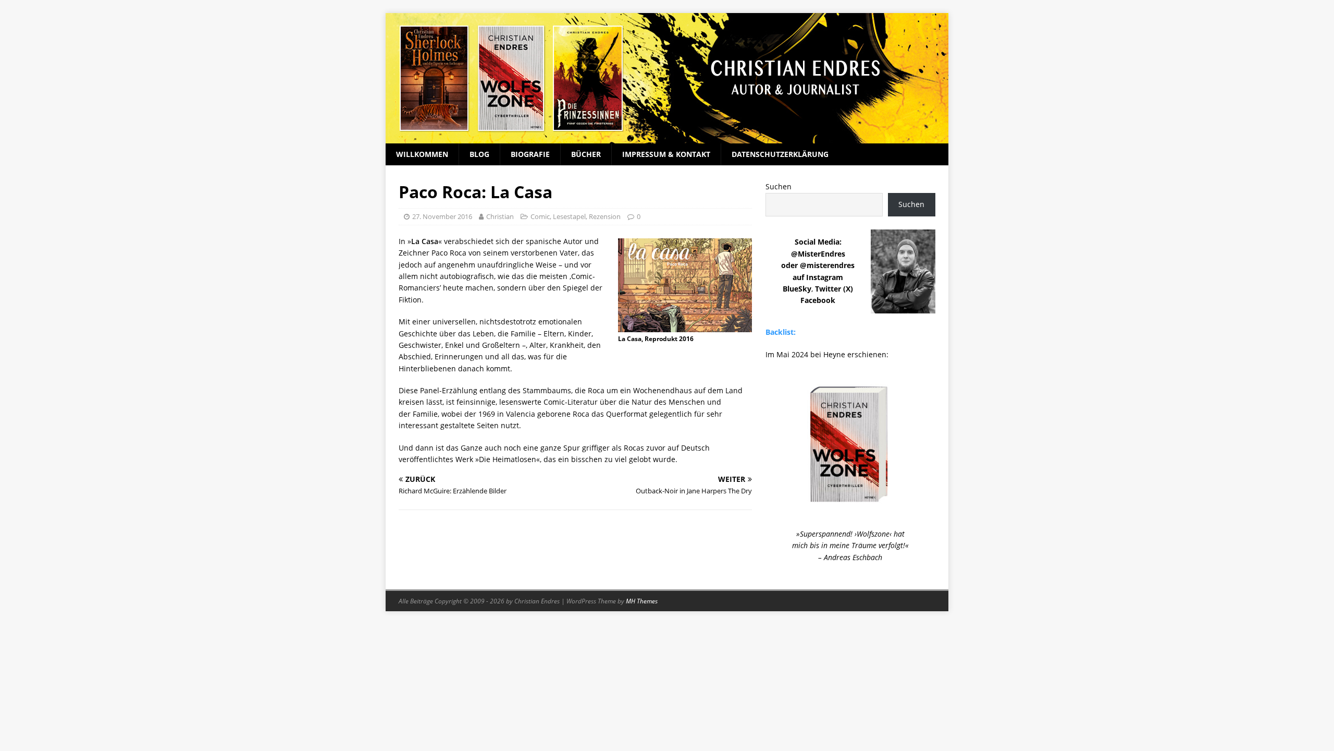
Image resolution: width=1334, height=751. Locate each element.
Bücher (586, 154)
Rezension (605, 216)
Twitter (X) (834, 289)
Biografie (530, 154)
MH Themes (642, 601)
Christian (500, 216)
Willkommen (422, 154)
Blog (479, 154)
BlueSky (797, 289)
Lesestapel (569, 216)
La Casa (424, 241)
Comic (540, 216)
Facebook (817, 300)
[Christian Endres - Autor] (667, 137)
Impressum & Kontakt (666, 154)
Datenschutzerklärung (780, 154)
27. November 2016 (442, 216)
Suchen (778, 186)
